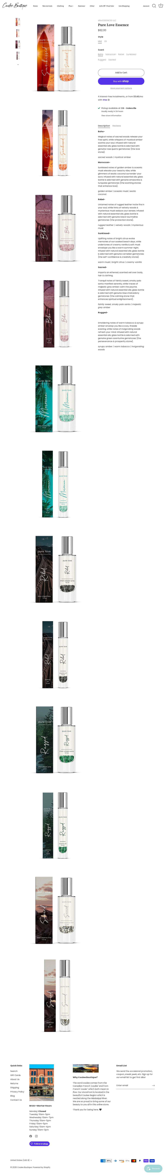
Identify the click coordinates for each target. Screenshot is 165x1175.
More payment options (121, 88)
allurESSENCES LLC (107, 20)
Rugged (102, 60)
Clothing (60, 6)
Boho (100, 54)
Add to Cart (121, 72)
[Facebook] (30, 1135)
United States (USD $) (20, 1160)
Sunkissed (131, 54)
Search (14, 1071)
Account (146, 6)
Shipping (14, 1087)
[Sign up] (153, 1085)
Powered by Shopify (41, 1167)
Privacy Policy (17, 1091)
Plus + (71, 6)
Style (100, 37)
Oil (105, 41)
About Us (14, 1079)
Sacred (112, 60)
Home (35, 6)
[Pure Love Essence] (18, 22)
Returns (14, 1083)
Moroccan (111, 54)
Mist (100, 41)
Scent (101, 50)
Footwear (81, 6)
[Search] (154, 6)
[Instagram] (36, 1135)
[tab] (105, 125)
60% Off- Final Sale (106, 6)
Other (92, 6)
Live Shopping (124, 6)
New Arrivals (47, 6)
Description (104, 125)
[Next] (18, 64)
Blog (12, 1095)
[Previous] (18, 14)
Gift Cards (15, 1075)
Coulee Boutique (24, 1167)
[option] (18, 22)
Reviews (117, 125)
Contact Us (16, 1099)
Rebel (121, 54)
